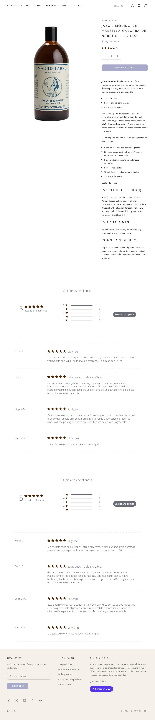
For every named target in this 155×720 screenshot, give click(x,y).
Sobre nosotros (56, 5)
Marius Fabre (110, 20)
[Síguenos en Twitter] (16, 700)
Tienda (39, 5)
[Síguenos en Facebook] (8, 700)
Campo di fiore (65, 664)
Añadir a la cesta (125, 67)
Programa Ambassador (68, 669)
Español (118, 6)
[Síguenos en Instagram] (24, 700)
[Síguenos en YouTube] (40, 700)
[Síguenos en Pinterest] (32, 700)
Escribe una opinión (124, 314)
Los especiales (64, 684)
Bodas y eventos (65, 674)
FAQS (81, 5)
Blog (72, 5)
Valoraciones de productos (70, 679)
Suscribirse (18, 686)
